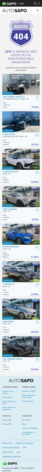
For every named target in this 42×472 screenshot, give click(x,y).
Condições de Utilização (24, 443)
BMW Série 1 (8, 322)
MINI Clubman (10, 210)
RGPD (24, 448)
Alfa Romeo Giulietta (16, 98)
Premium (5, 424)
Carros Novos (7, 397)
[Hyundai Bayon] (21, 159)
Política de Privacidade (10, 448)
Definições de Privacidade (11, 457)
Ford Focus (15, 135)
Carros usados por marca (9, 402)
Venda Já (6, 420)
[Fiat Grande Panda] (21, 346)
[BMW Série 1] (21, 309)
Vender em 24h (28, 391)
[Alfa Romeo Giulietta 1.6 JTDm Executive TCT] (21, 84)
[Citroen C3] (21, 271)
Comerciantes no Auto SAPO (28, 433)
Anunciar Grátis (27, 401)
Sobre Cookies (7, 452)
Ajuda (24, 424)
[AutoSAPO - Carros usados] (14, 10)
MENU (22, 3)
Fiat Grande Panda (12, 360)
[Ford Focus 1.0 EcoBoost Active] (21, 121)
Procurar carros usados (8, 392)
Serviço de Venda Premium (28, 396)
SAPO (10, 463)
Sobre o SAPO (7, 443)
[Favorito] (37, 97)
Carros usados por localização (9, 408)
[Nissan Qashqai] (21, 234)
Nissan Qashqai (11, 248)
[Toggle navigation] (37, 10)
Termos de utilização (29, 428)
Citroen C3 (8, 285)
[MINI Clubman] (21, 196)
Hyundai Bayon (10, 173)
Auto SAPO (26, 420)
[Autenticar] (35, 4)
